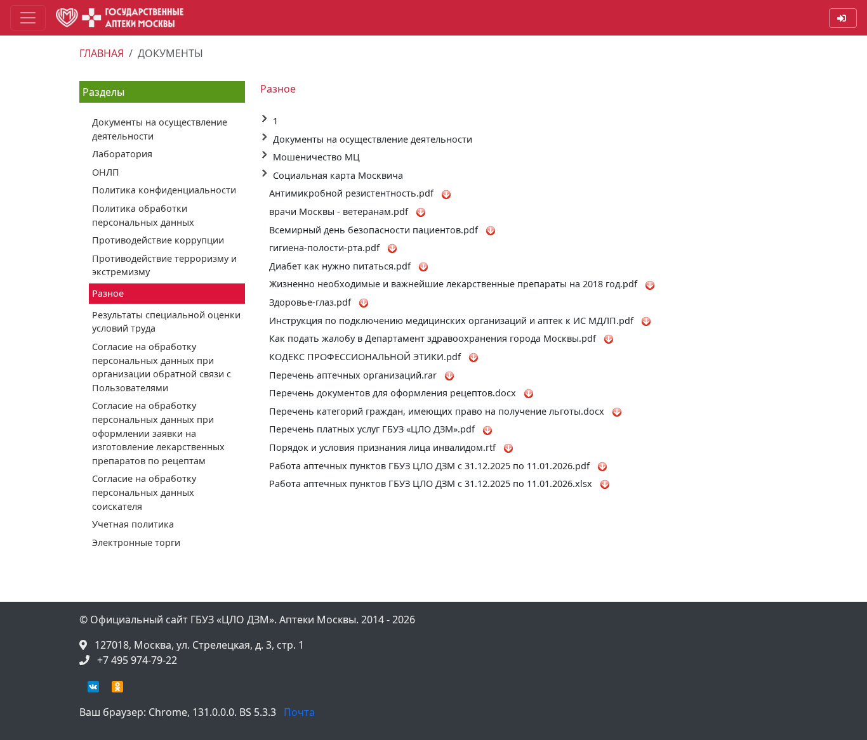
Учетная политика (133, 524)
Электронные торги (136, 542)
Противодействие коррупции (158, 240)
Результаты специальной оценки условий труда (166, 322)
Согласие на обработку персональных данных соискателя (144, 492)
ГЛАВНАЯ (101, 53)
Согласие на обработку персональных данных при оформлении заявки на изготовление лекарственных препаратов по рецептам (158, 432)
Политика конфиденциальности (164, 190)
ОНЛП (105, 172)
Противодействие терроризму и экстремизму (164, 265)
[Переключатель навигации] (28, 17)
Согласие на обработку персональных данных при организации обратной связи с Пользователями (161, 367)
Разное (108, 293)
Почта (299, 712)
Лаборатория (122, 154)
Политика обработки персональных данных (143, 215)
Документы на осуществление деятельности (159, 129)
